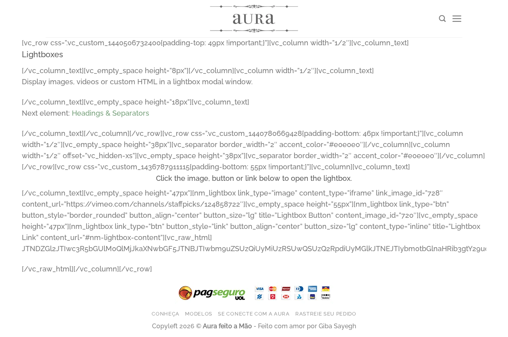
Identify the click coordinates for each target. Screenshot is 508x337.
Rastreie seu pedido (325, 313)
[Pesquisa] (442, 19)
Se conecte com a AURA (253, 313)
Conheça (165, 313)
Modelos (198, 313)
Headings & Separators (110, 113)
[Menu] (457, 18)
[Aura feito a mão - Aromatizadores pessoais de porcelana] (254, 18)
